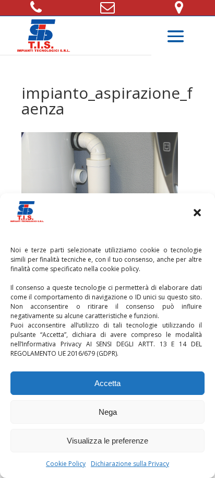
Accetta (107, 383)
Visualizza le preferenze (107, 440)
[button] (198, 213)
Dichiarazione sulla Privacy (130, 463)
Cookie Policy (66, 463)
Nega (108, 411)
